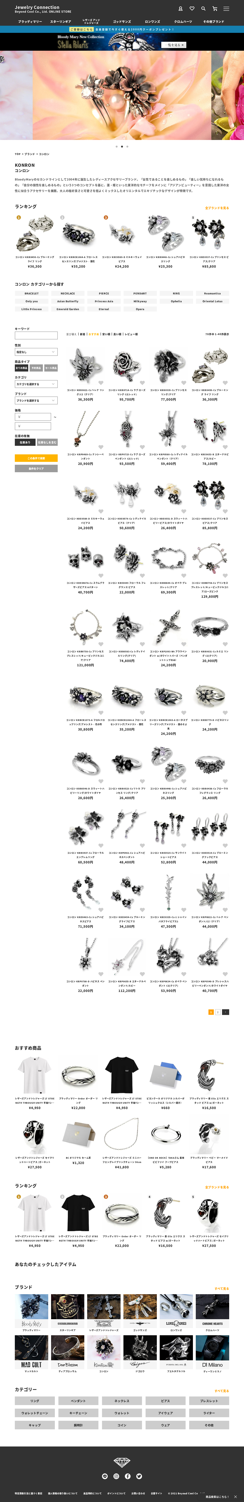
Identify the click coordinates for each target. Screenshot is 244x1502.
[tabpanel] (122, 95)
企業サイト (156, 1493)
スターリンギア (60, 21)
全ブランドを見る (217, 208)
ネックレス (122, 1401)
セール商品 (51, 367)
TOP (18, 154)
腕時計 (78, 1425)
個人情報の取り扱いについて (63, 1493)
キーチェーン (78, 1413)
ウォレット (122, 1413)
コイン (122, 1425)
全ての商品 (21, 367)
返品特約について (92, 1493)
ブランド (29, 154)
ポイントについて (116, 1493)
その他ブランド (213, 21)
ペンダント (78, 1401)
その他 (209, 1425)
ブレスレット (209, 1401)
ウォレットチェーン (34, 1413)
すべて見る (222, 1288)
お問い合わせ (138, 1493)
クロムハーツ (183, 21)
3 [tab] (127, 147)
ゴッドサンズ (122, 21)
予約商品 (36, 367)
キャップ (35, 1425)
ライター (209, 1413)
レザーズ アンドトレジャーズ (91, 21)
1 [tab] (116, 147)
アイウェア (165, 1413)
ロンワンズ (152, 21)
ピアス (165, 1401)
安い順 (106, 334)
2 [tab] (122, 147)
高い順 (117, 334)
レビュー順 (131, 334)
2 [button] (218, 1012)
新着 (82, 334)
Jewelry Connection (37, 7)
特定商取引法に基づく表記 (28, 1493)
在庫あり (25, 442)
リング (34, 1401)
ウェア (165, 1425)
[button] (225, 1012)
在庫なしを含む (47, 442)
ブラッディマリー (30, 21)
